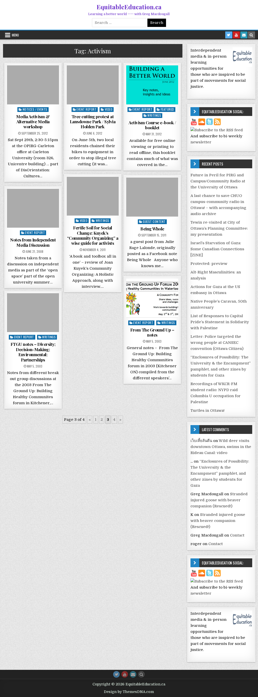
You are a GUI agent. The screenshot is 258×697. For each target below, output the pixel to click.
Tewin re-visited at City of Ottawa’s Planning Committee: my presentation (219, 228)
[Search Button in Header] (251, 34)
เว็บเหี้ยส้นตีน (201, 440)
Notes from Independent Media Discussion (33, 242)
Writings (154, 115)
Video (109, 109)
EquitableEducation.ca (129, 7)
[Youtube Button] (124, 674)
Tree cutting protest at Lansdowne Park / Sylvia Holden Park (93, 122)
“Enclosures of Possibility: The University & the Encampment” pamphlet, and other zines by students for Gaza (219, 473)
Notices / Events (35, 109)
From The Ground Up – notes (152, 332)
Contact (237, 535)
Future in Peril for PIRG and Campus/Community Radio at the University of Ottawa (217, 181)
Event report (86, 109)
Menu (15, 34)
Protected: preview (208, 263)
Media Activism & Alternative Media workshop (33, 122)
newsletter (200, 142)
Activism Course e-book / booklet (152, 125)
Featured (167, 109)
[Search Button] (141, 674)
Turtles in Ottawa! (207, 410)
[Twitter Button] (116, 674)
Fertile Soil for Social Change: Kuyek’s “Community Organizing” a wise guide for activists (92, 235)
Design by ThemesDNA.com (129, 692)
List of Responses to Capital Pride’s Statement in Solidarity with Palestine (219, 322)
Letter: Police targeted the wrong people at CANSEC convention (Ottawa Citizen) (216, 342)
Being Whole (152, 228)
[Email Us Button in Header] (243, 34)
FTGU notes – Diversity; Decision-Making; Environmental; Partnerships (33, 351)
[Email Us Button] (133, 674)
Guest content (154, 221)
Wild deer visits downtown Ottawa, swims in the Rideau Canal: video (220, 446)
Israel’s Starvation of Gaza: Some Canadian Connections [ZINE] (217, 249)
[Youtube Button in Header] (236, 34)
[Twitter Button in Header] (228, 34)
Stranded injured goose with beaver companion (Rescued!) (219, 500)
